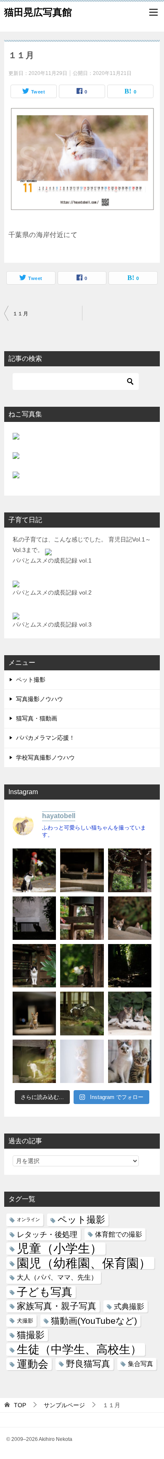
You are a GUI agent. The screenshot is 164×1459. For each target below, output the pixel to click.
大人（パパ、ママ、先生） (57, 1277)
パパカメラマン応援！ (45, 737)
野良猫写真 (88, 1364)
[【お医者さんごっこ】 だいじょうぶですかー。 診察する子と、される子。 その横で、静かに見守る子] (129, 1013)
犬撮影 (25, 1321)
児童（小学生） (59, 1249)
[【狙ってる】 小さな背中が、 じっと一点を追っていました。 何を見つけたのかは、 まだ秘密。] (81, 965)
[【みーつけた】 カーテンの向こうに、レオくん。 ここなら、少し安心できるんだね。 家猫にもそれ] (81, 1061)
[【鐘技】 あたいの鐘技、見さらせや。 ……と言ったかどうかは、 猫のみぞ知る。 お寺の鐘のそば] (129, 870)
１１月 (20, 314)
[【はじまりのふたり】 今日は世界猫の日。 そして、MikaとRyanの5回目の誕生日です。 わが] (129, 1061)
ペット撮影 (30, 679)
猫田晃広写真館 (38, 12)
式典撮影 (129, 1306)
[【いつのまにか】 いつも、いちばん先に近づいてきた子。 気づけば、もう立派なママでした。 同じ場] (34, 1061)
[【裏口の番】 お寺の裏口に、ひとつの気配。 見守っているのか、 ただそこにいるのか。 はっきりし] (34, 918)
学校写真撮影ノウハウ (45, 757)
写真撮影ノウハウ (39, 699)
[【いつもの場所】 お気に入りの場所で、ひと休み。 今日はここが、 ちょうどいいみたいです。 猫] (81, 1013)
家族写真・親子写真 (56, 1306)
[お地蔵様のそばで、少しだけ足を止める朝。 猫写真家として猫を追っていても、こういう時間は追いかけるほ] (34, 870)
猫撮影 (31, 1335)
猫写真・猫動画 (36, 718)
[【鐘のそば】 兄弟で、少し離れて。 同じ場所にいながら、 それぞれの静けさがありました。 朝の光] (81, 918)
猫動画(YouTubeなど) (94, 1321)
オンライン (28, 1219)
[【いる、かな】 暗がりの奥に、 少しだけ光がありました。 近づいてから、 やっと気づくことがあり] (129, 965)
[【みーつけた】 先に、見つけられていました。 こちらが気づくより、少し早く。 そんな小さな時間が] (34, 965)
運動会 (32, 1364)
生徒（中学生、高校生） (79, 1349)
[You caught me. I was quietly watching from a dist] (34, 1013)
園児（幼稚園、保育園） (84, 1263)
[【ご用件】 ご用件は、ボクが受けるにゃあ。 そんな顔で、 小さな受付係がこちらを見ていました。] (81, 870)
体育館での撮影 (118, 1234)
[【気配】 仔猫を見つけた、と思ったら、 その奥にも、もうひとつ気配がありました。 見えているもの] (129, 918)
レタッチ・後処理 (47, 1234)
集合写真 (140, 1363)
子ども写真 (44, 1292)
